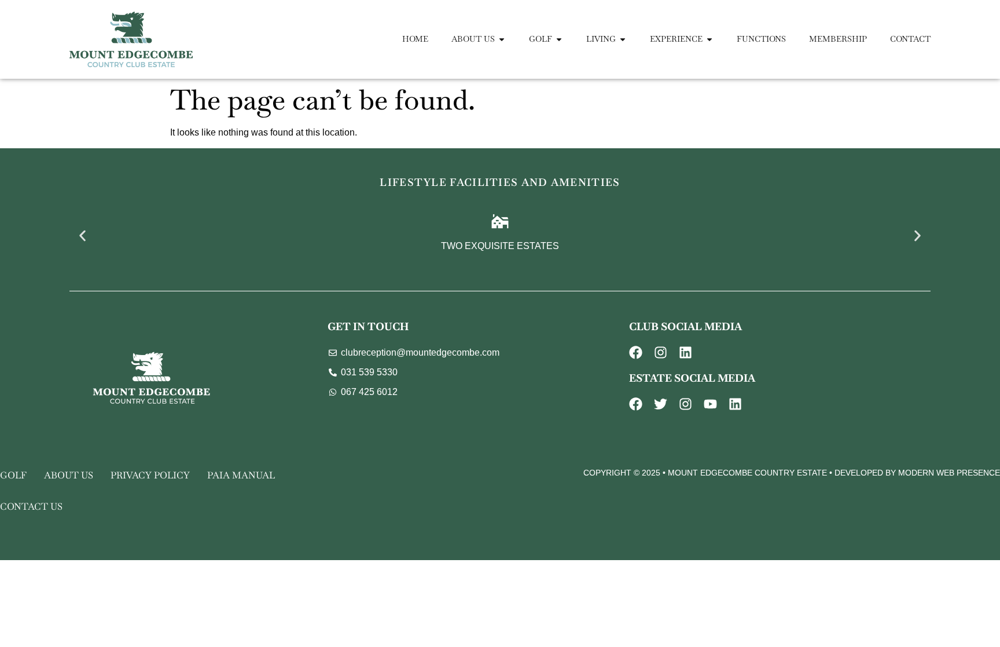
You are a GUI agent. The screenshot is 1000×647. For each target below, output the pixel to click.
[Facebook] (635, 352)
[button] (82, 235)
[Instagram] (660, 352)
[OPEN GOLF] (559, 39)
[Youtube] (710, 404)
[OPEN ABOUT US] (502, 39)
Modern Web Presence (949, 472)
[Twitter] (660, 404)
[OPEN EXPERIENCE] (709, 39)
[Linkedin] (685, 352)
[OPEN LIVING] (623, 39)
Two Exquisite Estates (500, 246)
